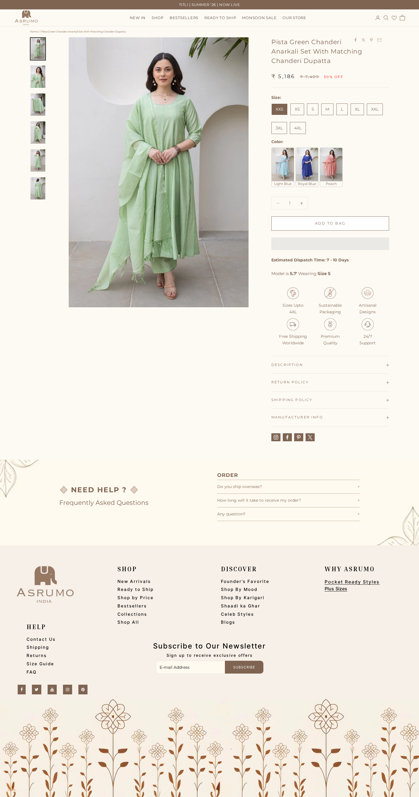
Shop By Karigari (243, 597)
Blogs (228, 622)
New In (138, 18)
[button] (330, 243)
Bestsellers (184, 18)
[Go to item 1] (38, 48)
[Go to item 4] (38, 132)
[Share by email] (379, 40)
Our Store (294, 18)
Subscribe (244, 667)
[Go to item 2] (38, 76)
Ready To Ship (220, 18)
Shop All (128, 622)
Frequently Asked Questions (104, 503)
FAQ (32, 672)
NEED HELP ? (99, 489)
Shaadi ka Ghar (240, 606)
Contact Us (41, 639)
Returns (37, 655)
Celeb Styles (237, 614)
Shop (158, 18)
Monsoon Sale (259, 18)
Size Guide (40, 663)
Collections (132, 614)
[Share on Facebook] (355, 40)
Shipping (38, 647)
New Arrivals (134, 581)
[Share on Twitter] (363, 40)
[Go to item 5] (38, 160)
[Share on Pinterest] (371, 40)
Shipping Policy (291, 400)
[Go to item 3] (38, 104)
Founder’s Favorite (245, 581)
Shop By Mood (239, 589)
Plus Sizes (336, 588)
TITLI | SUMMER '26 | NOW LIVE (209, 4)
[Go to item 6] (38, 188)
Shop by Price (135, 597)
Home (34, 31)
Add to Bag (330, 223)
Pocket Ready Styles (352, 582)
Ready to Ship (135, 589)
